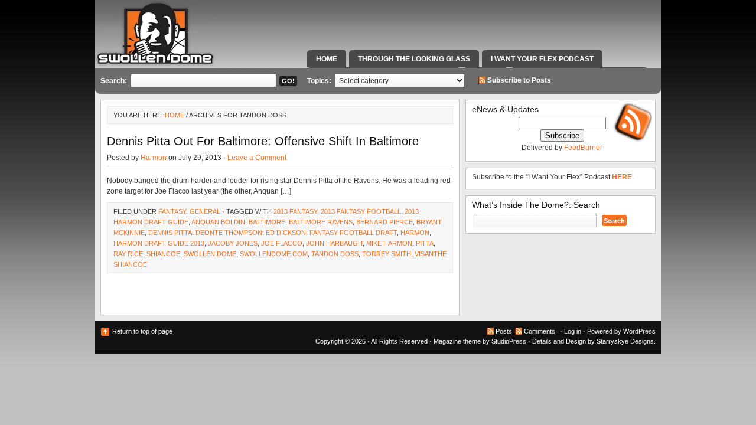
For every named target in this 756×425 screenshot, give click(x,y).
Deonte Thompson (228, 232)
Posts (504, 331)
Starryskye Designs (625, 341)
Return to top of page (142, 331)
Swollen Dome (210, 253)
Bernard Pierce (384, 221)
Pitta (425, 243)
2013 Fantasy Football (361, 211)
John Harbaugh (334, 243)
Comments (539, 331)
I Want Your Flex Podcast (542, 59)
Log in (572, 331)
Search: (113, 81)
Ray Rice (128, 253)
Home (326, 59)
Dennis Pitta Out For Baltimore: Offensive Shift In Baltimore (263, 141)
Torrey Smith (386, 253)
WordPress (639, 331)
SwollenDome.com (274, 253)
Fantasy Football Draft (353, 232)
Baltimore (267, 221)
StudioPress (508, 341)
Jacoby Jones (233, 243)
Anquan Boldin (218, 221)
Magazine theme (457, 341)
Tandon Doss (335, 253)
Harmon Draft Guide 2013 (158, 243)
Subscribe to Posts (519, 80)
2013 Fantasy (295, 211)
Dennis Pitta (170, 232)
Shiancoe (163, 253)
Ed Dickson (286, 232)
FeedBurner (583, 147)
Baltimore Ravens (321, 221)
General (205, 211)
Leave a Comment (256, 157)
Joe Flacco (281, 243)
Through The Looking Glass (414, 59)
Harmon (154, 157)
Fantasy (172, 211)
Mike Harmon (389, 243)
